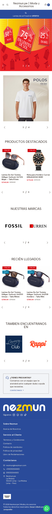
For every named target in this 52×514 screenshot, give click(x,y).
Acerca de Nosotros (12, 429)
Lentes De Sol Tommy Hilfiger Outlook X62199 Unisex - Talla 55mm (12, 294)
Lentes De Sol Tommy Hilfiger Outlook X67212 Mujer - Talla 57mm (12, 177)
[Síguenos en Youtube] (21, 415)
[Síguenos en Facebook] (17, 415)
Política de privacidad (12, 451)
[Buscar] (7, 5)
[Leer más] (26, 45)
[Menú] (3, 5)
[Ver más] (13, 226)
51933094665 (12, 472)
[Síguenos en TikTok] (25, 415)
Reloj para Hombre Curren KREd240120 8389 (38, 176)
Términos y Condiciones (13, 440)
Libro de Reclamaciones (13, 454)
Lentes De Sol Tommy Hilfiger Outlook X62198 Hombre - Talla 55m (37, 294)
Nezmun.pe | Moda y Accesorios (26, 5)
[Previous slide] (4, 65)
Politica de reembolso (12, 447)
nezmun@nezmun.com (16, 465)
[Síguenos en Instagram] (14, 415)
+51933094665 (13, 469)
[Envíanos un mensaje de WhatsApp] (46, 508)
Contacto (7, 443)
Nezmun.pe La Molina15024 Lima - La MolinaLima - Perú (16, 479)
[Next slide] (48, 65)
